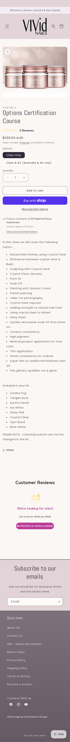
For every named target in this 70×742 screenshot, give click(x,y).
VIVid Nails (40, 735)
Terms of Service (18, 676)
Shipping (24, 142)
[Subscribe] (59, 601)
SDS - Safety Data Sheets (24, 644)
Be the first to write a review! (35, 526)
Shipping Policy (17, 668)
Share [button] (10, 450)
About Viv (13, 628)
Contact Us (14, 636)
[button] (7, 26)
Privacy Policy (16, 660)
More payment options (35, 209)
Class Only (13, 155)
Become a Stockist (19, 684)
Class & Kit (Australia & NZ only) (29, 163)
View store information (21, 232)
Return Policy (16, 652)
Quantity (8, 170)
